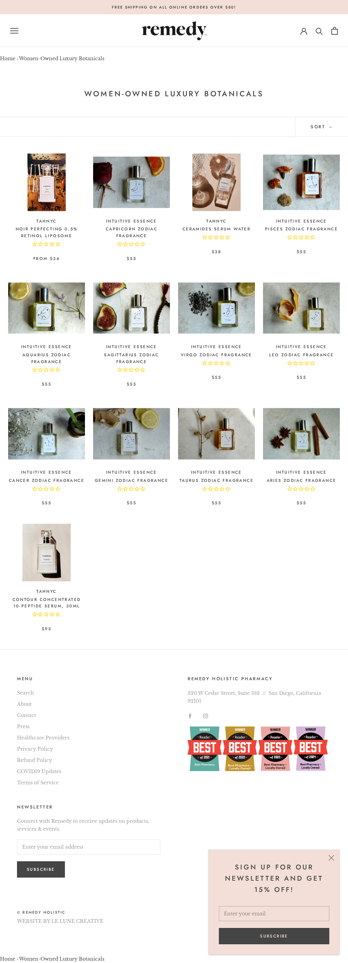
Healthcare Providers (43, 738)
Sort (319, 127)
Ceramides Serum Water (216, 229)
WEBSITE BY (33, 921)
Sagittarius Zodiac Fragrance (131, 358)
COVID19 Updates (39, 771)
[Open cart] (334, 31)
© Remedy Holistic (41, 912)
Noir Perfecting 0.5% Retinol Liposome (47, 232)
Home (7, 58)
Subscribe (274, 936)
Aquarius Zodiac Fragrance (46, 358)
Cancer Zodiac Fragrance (46, 480)
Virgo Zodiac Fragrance (216, 355)
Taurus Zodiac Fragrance (216, 480)
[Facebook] (190, 716)
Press (23, 726)
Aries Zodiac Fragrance (301, 480)
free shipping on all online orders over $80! (174, 7)
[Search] (319, 30)
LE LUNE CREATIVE (77, 921)
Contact (26, 715)
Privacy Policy (35, 749)
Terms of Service (38, 783)
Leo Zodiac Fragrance (301, 355)
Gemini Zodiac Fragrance (131, 480)
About (24, 704)
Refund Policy (34, 760)
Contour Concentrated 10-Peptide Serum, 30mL (47, 603)
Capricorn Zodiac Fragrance (131, 232)
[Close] (331, 858)
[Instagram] (205, 716)
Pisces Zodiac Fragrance (301, 229)
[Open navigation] (14, 31)
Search (25, 693)
